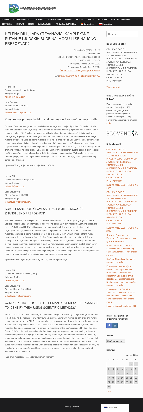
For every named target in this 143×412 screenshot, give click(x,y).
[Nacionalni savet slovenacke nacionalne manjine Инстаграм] (115, 325)
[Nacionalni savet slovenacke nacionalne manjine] (31, 8)
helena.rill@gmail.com (15, 96)
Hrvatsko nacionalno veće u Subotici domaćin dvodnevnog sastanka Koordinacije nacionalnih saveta (121, 250)
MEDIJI (91, 19)
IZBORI (31, 24)
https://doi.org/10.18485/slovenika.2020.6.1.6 (79, 75)
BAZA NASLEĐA (44, 24)
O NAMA (5, 19)
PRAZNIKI (80, 19)
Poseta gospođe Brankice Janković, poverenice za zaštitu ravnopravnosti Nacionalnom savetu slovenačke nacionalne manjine (120, 295)
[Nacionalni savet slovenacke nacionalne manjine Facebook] (109, 325)
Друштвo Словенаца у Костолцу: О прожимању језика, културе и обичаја (121, 238)
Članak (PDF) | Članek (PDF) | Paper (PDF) (80, 70)
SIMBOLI (68, 19)
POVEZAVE (102, 19)
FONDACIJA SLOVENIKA (66, 24)
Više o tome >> (113, 86)
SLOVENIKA (7, 24)
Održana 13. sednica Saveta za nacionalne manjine (120, 260)
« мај (108, 391)
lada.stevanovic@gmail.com (18, 112)
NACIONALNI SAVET (21, 19)
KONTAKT (20, 24)
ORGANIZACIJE (54, 19)
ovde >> (110, 122)
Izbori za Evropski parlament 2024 (122, 305)
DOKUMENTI (39, 19)
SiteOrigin (75, 406)
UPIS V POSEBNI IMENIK (121, 19)
